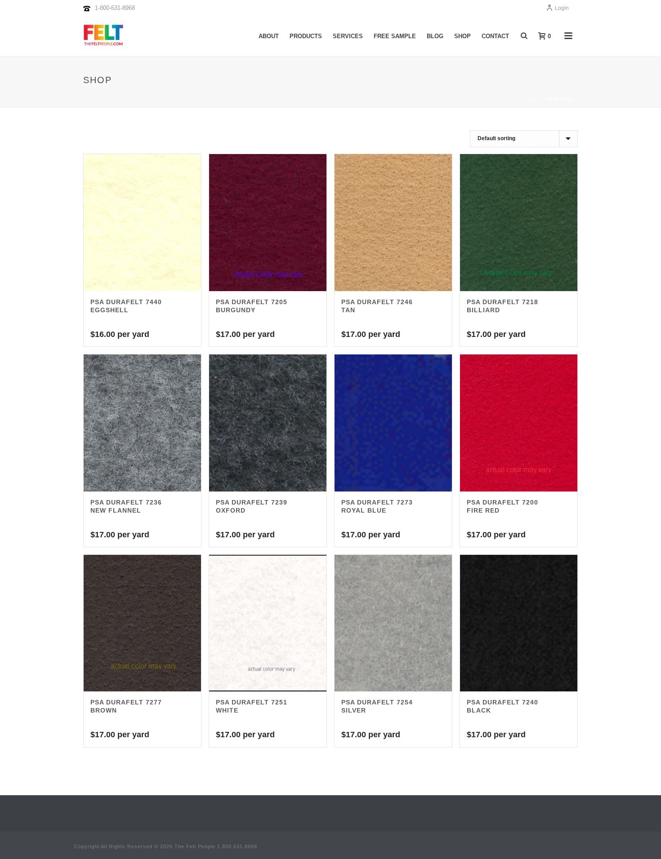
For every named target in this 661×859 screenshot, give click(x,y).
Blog (435, 36)
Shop (462, 36)
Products (306, 36)
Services (348, 36)
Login (562, 8)
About (269, 36)
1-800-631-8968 (115, 7)
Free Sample (395, 36)
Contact (495, 36)
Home (531, 99)
